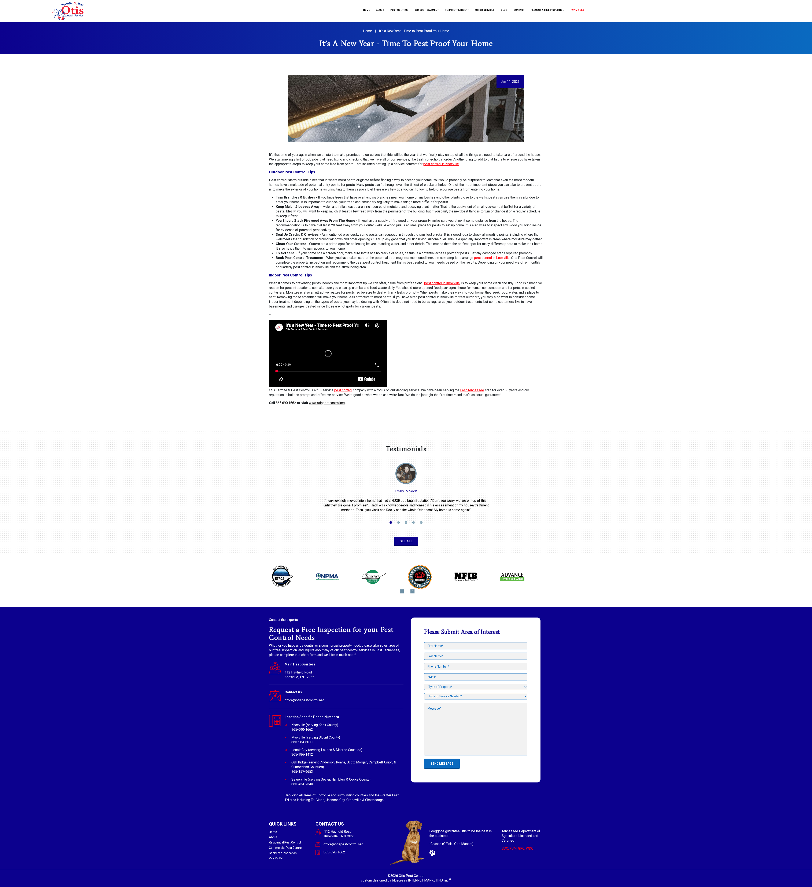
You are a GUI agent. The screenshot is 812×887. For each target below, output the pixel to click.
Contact (518, 10)
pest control (343, 390)
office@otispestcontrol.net (304, 700)
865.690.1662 (286, 403)
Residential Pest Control (285, 842)
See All (406, 541)
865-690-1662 (302, 730)
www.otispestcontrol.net (327, 403)
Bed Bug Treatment (426, 10)
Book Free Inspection (283, 853)
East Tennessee (472, 390)
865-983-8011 (302, 742)
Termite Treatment (457, 10)
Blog (504, 10)
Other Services (485, 10)
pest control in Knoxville (441, 164)
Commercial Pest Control (285, 847)
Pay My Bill (577, 10)
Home (366, 10)
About (380, 10)
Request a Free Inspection (547, 10)
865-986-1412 (302, 754)
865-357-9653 (302, 772)
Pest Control (399, 10)
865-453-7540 (302, 784)
